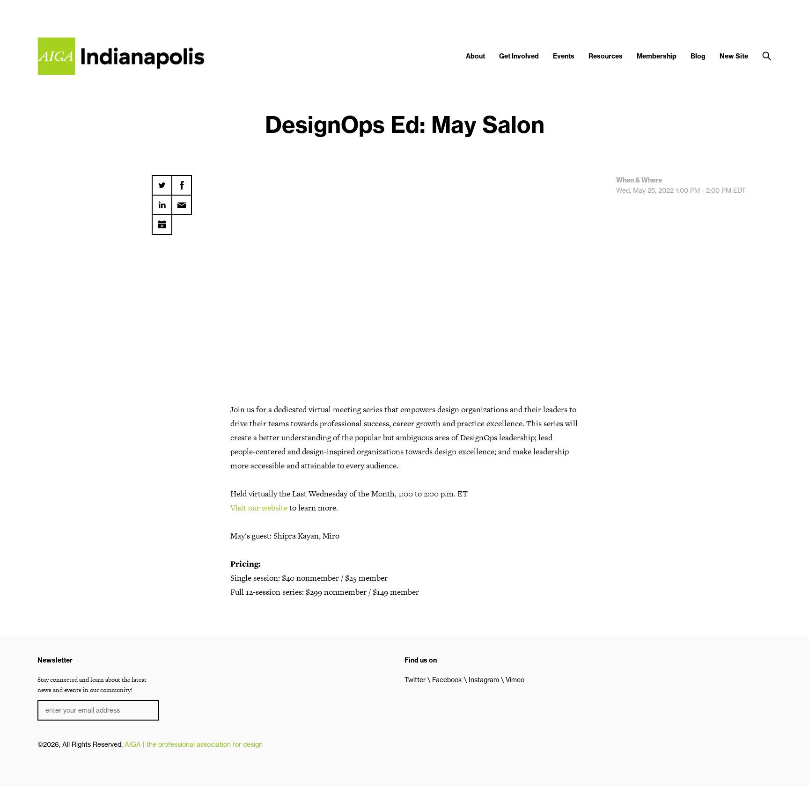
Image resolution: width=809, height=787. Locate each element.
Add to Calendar (162, 221)
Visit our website (258, 507)
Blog (698, 56)
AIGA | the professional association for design (194, 744)
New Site (734, 56)
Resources (605, 56)
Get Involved (519, 56)
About (475, 56)
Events (563, 56)
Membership (657, 56)
